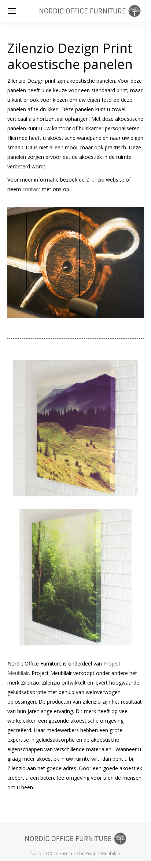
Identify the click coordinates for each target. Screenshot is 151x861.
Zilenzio (95, 179)
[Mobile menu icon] (11, 11)
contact (31, 189)
